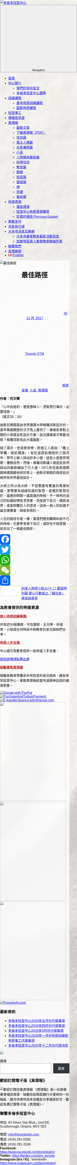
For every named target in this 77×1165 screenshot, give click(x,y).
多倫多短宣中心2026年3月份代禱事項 (35, 1030)
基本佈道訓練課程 (29, 103)
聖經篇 (21, 182)
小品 (19, 152)
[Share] (34, 580)
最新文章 (23, 127)
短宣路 (21, 177)
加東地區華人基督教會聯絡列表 (39, 241)
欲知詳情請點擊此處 (15, 659)
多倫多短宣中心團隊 (31, 93)
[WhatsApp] (34, 560)
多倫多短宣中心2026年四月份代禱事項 (36, 1026)
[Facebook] (34, 539)
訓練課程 (14, 98)
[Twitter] (34, 549)
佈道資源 (14, 202)
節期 (19, 172)
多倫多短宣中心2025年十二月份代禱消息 (38, 1045)
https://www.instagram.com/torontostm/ (28, 1163)
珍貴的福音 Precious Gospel (37, 216)
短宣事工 (14, 113)
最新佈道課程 (26, 108)
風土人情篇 (24, 142)
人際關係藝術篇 (27, 157)
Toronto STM (34, 353)
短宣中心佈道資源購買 (32, 211)
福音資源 (23, 207)
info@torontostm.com (23, 1134)
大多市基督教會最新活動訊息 (37, 236)
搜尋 (3, 1061)
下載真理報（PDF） (31, 132)
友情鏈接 (14, 251)
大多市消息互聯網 (21, 231)
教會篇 (21, 167)
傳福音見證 (16, 118)
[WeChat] (34, 570)
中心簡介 (14, 83)
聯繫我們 (14, 246)
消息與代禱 (16, 226)
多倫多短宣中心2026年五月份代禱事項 (36, 1021)
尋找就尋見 (29, 598)
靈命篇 (21, 197)
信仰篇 (21, 137)
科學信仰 (23, 162)
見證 (19, 192)
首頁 (11, 78)
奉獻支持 (14, 221)
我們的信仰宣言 (27, 88)
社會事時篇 (24, 147)
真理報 (13, 123)
